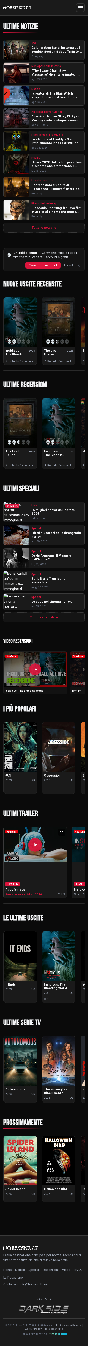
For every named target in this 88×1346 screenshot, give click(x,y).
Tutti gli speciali (44, 617)
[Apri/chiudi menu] (80, 7)
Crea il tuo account (43, 265)
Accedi (68, 265)
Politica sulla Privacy (69, 1325)
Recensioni (51, 1270)
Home (7, 1270)
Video (66, 1270)
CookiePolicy (33, 1328)
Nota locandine (53, 1328)
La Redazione (13, 1277)
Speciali (34, 1270)
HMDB (78, 1270)
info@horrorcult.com (34, 1284)
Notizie (20, 1270)
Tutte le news (44, 227)
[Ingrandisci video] (61, 832)
